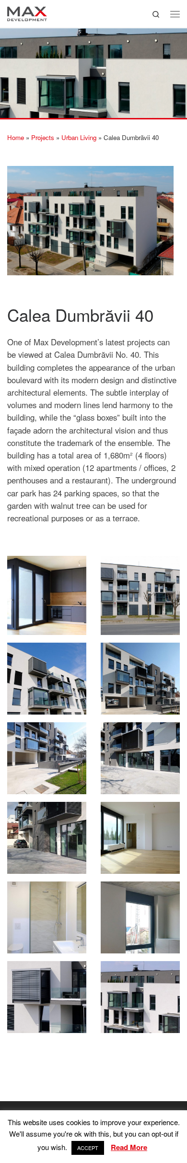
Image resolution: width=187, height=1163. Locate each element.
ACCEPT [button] (87, 1147)
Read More (129, 1147)
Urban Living (78, 137)
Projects (42, 137)
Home (15, 137)
